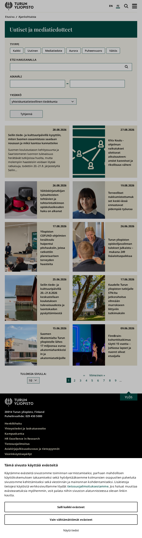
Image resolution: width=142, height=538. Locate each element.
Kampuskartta (14, 433)
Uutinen (33, 50)
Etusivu (10, 16)
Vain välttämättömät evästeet (71, 519)
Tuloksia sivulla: (33, 374)
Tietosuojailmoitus (17, 444)
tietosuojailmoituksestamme (88, 486)
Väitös (113, 50)
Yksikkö (15, 95)
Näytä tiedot (71, 530)
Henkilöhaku (13, 423)
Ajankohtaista (27, 16)
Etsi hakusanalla (23, 59)
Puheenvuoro (93, 50)
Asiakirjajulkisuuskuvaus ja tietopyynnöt (32, 449)
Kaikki (17, 50)
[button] (134, 6)
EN (111, 6)
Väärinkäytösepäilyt (18, 454)
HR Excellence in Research (22, 438)
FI (118, 6)
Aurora (73, 50)
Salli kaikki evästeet (71, 507)
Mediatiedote (53, 50)
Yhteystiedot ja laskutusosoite (25, 428)
